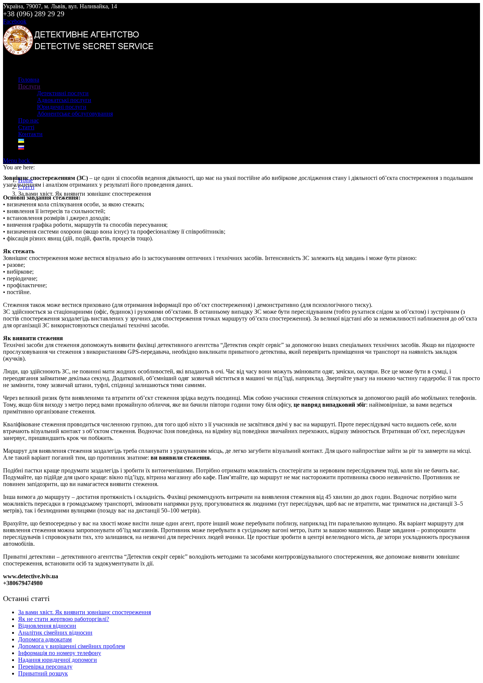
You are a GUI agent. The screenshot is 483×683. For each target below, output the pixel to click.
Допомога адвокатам (45, 639)
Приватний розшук (43, 673)
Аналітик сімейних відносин (55, 632)
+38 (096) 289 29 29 (34, 14)
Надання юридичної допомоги (57, 660)
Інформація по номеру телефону (59, 653)
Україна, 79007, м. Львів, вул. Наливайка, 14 (60, 6)
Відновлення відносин (47, 626)
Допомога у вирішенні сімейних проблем (71, 646)
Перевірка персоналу (45, 666)
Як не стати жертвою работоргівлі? (63, 619)
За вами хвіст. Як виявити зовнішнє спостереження (84, 612)
